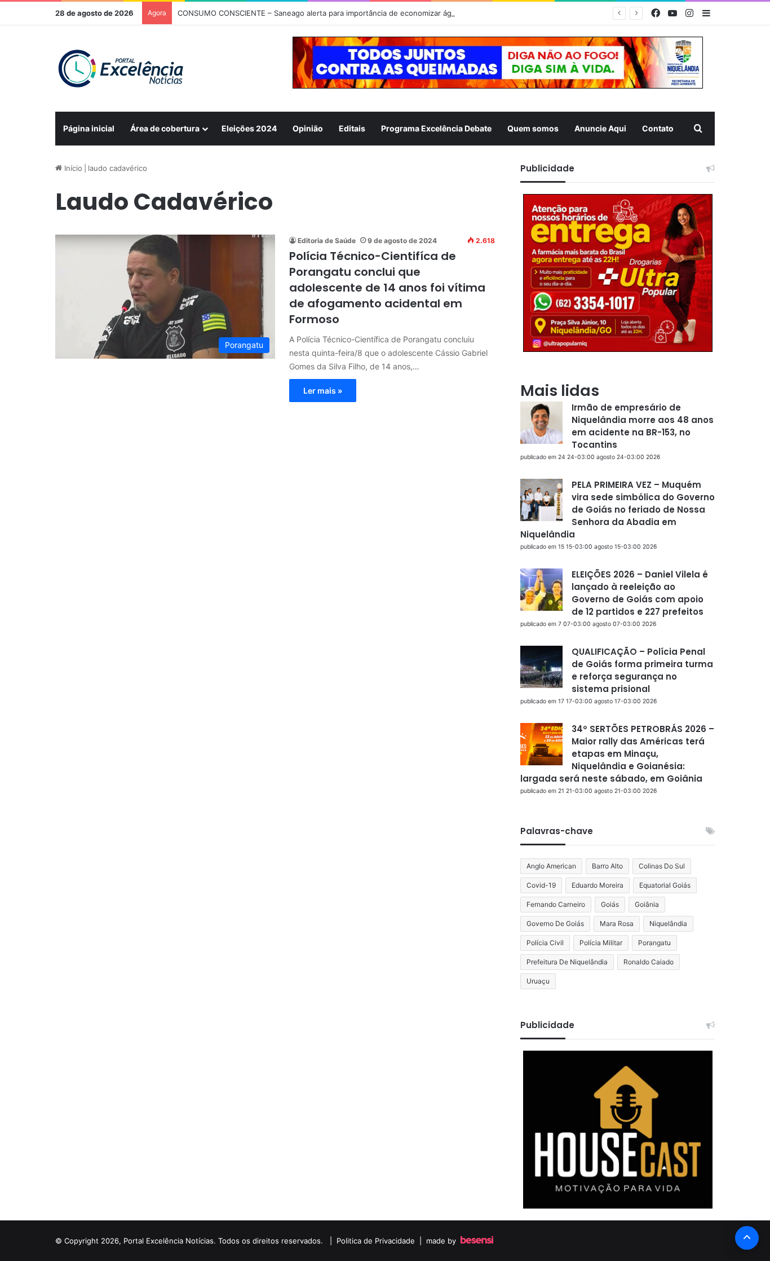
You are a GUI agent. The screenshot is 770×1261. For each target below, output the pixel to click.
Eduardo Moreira (597, 885)
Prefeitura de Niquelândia (567, 962)
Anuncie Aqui (600, 128)
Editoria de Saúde (327, 240)
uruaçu (538, 981)
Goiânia (647, 904)
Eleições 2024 (249, 128)
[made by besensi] (477, 1240)
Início (72, 168)
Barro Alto (607, 866)
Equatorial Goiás (665, 885)
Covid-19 (541, 885)
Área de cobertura (165, 128)
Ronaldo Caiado (648, 962)
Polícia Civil (545, 942)
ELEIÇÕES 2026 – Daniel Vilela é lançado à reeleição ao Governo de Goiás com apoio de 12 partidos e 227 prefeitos (640, 593)
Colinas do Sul (662, 866)
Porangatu (654, 942)
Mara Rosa (617, 923)
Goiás (610, 904)
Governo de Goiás (555, 923)
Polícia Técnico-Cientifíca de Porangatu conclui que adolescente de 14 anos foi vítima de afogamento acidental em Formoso (387, 287)
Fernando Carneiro (555, 904)
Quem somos (533, 128)
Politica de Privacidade (376, 1240)
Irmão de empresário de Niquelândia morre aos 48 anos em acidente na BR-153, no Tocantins (643, 426)
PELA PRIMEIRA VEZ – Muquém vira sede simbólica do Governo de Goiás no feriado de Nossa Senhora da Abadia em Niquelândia (617, 509)
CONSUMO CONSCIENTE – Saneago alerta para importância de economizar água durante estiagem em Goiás (368, 12)
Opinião (308, 128)
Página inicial (88, 128)
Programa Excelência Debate (436, 128)
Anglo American (551, 866)
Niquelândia (668, 923)
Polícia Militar (600, 942)
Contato (658, 128)
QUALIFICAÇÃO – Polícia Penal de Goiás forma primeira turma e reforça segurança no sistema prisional (642, 670)
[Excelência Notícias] (120, 68)
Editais (352, 128)
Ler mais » (322, 390)
